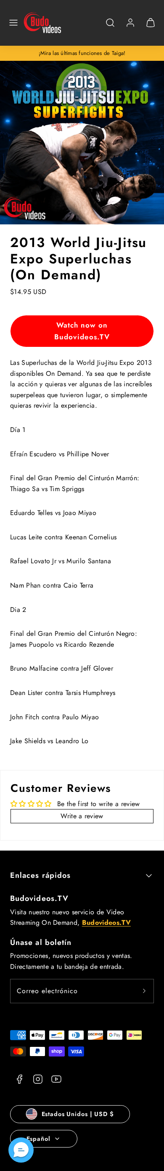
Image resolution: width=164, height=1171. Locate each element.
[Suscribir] (144, 991)
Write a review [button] (82, 816)
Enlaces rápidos (40, 875)
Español (38, 1139)
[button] (13, 23)
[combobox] (110, 27)
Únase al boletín (40, 942)
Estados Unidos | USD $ (78, 1114)
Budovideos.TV (39, 898)
